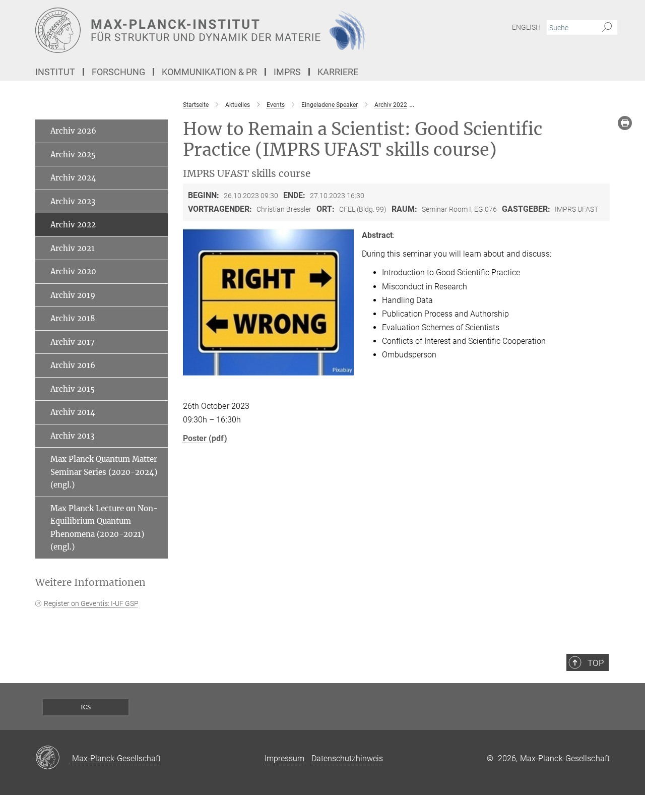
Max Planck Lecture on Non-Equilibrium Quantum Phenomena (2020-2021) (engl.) (104, 528)
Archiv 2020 (73, 271)
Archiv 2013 (72, 436)
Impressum (284, 758)
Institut (55, 72)
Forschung (118, 72)
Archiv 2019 (72, 295)
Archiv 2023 (72, 201)
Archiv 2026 (73, 131)
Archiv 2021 (72, 248)
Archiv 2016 (72, 365)
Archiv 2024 (73, 177)
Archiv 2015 (72, 389)
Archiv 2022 (73, 224)
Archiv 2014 (72, 412)
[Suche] (607, 28)
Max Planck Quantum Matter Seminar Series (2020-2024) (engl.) (103, 472)
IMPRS (287, 72)
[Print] (624, 123)
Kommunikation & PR (209, 72)
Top (596, 663)
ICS (86, 707)
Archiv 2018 (72, 318)
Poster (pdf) (205, 438)
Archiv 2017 (72, 342)
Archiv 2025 (73, 154)
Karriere (337, 72)
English (526, 27)
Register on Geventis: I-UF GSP (91, 603)
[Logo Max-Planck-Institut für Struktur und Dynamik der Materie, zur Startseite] (224, 30)
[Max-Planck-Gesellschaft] (53, 758)
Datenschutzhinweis (347, 758)
